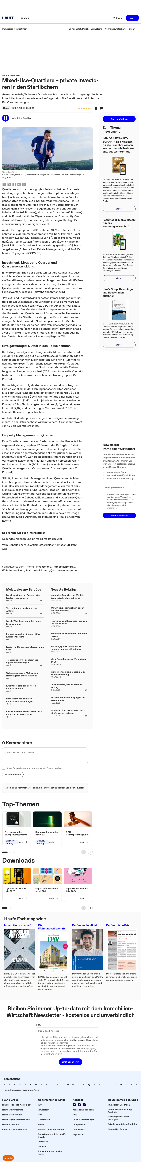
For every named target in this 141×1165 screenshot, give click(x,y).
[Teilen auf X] (9, 184)
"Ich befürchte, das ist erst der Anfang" (21, 609)
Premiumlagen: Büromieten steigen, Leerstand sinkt (69, 622)
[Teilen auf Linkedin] (24, 184)
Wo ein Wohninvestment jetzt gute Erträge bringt (23, 622)
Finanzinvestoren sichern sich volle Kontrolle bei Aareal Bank (24, 713)
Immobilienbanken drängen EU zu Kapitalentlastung (23, 635)
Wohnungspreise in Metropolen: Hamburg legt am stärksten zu (22, 674)
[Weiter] (90, 852)
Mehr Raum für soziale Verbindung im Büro (68, 660)
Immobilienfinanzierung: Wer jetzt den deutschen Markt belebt (68, 596)
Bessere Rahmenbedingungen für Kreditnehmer (68, 699)
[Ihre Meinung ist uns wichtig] (8, 1158)
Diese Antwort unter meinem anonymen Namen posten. (34, 767)
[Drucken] (96, 108)
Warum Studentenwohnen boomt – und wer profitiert (68, 609)
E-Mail (39, 1025)
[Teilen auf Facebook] (14, 184)
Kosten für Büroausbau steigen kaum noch (25, 648)
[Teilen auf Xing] (19, 184)
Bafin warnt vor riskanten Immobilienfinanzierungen (19, 700)
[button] (132, 18)
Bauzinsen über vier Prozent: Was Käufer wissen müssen (23, 596)
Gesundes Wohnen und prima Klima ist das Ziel (32, 539)
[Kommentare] (101, 108)
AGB (77, 1037)
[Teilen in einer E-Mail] (4, 184)
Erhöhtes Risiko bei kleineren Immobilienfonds (21, 687)
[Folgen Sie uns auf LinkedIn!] (74, 1104)
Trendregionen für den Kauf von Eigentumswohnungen (22, 661)
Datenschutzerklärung (83, 1040)
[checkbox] (3, 768)
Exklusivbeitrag (10, 842)
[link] (7, 29)
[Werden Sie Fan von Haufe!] (84, 1104)
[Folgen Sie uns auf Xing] (79, 1104)
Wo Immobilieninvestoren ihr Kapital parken (69, 635)
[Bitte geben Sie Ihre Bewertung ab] (88, 109)
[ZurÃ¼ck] (83, 852)
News (6, 108)
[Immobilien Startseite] (9, 17)
